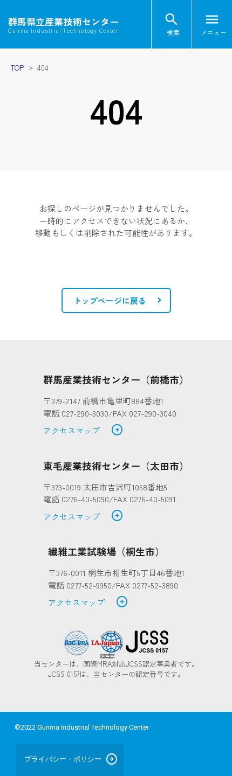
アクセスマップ (83, 431)
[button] (116, 301)
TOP (17, 68)
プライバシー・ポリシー (62, 759)
